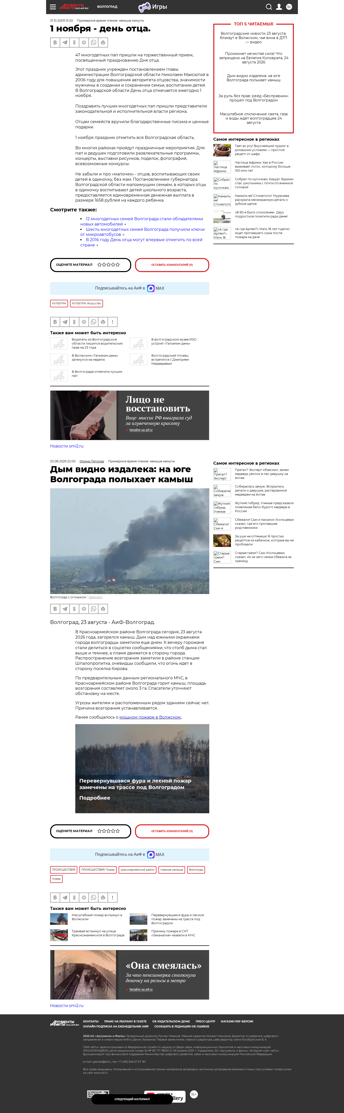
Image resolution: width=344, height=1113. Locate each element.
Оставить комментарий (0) (172, 265)
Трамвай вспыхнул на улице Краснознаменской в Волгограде (98, 933)
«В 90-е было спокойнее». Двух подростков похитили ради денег (261, 214)
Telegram (95, 597)
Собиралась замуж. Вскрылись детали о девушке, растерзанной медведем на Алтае (261, 490)
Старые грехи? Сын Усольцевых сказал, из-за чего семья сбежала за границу (263, 557)
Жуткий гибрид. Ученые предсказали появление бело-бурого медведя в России (264, 507)
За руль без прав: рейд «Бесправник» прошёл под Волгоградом (254, 98)
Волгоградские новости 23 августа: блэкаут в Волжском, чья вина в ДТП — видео (253, 37)
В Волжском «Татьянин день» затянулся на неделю (95, 357)
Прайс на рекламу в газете (125, 1021)
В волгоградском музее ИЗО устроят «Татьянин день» (173, 341)
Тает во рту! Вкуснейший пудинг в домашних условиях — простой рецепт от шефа (262, 150)
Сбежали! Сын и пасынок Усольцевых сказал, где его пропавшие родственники (264, 524)
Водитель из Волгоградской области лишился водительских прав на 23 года (97, 343)
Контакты (90, 1021)
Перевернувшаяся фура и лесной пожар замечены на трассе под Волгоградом (135, 784)
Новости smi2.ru (67, 446)
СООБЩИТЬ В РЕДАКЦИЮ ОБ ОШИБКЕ (181, 1026)
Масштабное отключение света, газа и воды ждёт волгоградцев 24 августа (254, 118)
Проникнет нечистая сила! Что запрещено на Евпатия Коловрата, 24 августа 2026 (253, 58)
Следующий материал (132, 1099)
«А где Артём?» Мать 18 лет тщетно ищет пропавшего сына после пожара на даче (262, 233)
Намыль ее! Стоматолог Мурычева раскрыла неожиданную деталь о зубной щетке (262, 200)
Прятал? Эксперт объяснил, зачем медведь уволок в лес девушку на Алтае (262, 474)
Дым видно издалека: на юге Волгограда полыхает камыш (254, 78)
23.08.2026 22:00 (63, 461)
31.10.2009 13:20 (61, 20)
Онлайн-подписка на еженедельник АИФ (116, 1026)
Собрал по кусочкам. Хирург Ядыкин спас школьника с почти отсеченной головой (264, 183)
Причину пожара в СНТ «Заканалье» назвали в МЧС (173, 933)
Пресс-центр (205, 1021)
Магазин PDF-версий (237, 1021)
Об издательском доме (171, 1021)
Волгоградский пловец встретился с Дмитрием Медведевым (170, 359)
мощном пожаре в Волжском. (150, 717)
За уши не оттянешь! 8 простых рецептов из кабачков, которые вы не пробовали (264, 540)
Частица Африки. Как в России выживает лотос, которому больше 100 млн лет (262, 166)
